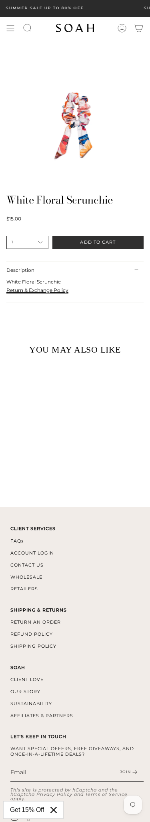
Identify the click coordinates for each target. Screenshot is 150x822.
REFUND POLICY (31, 634)
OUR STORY (25, 691)
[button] (27, 28)
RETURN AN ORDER (35, 622)
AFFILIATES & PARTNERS (41, 715)
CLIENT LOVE (27, 679)
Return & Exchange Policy (37, 290)
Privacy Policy (54, 794)
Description (20, 270)
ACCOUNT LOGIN (32, 553)
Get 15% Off (27, 809)
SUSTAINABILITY (31, 703)
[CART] (138, 28)
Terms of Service (106, 794)
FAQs (17, 541)
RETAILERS (24, 589)
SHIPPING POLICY (33, 646)
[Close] (53, 810)
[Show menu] (10, 28)
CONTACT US (27, 565)
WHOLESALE (26, 577)
